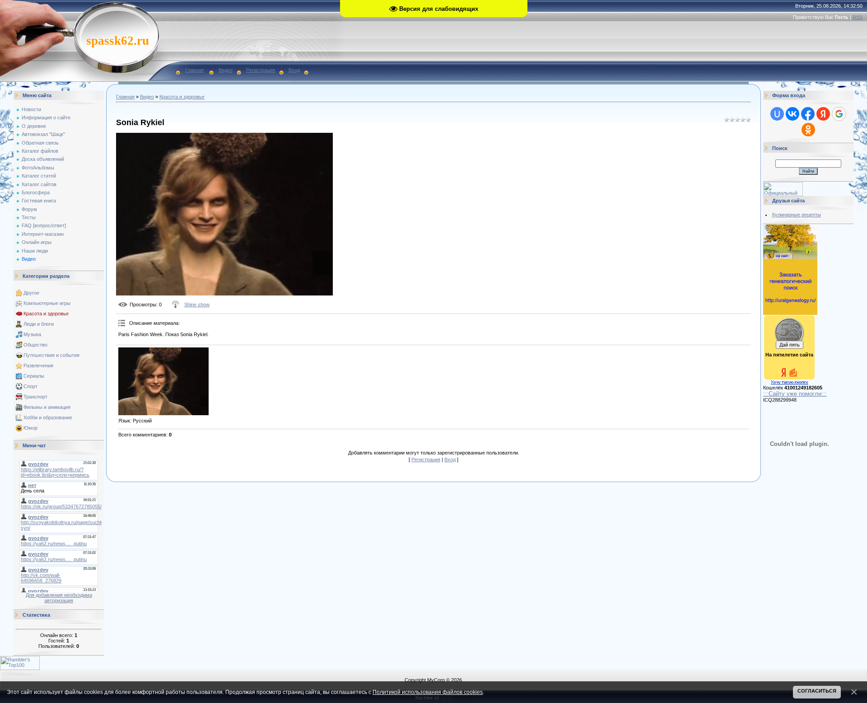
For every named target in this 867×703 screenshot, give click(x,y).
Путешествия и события (51, 355)
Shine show (197, 304)
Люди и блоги (38, 324)
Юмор (30, 428)
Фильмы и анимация (46, 407)
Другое (31, 292)
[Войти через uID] (777, 114)
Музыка (32, 334)
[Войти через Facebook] (808, 114)
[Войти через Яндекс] (823, 114)
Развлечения (38, 365)
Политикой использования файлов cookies (428, 692)
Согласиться (816, 691)
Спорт (30, 386)
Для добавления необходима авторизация (59, 597)
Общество (35, 344)
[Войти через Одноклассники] (808, 129)
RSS (857, 17)
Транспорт (35, 396)
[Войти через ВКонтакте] (792, 114)
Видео (226, 70)
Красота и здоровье (46, 313)
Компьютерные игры (46, 303)
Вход (294, 70)
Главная (194, 70)
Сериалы (33, 376)
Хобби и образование (47, 417)
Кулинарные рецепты (796, 214)
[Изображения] (163, 381)
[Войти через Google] (839, 114)
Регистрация (260, 70)
